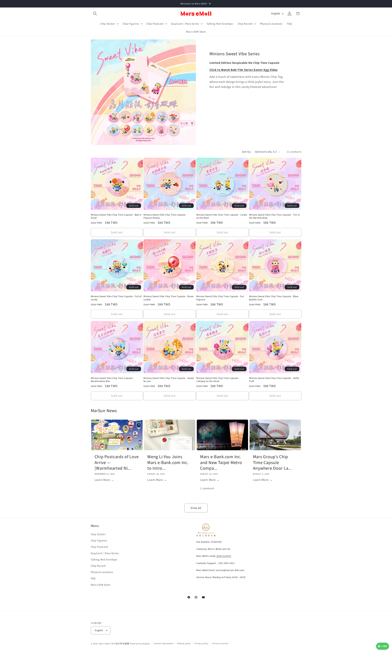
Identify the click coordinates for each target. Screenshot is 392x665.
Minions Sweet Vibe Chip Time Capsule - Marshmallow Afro (112, 379)
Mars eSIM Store (101, 584)
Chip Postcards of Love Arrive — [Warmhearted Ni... (117, 462)
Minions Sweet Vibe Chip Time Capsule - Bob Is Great (116, 216)
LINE (384, 646)
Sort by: (246, 151)
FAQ (93, 578)
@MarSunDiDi (224, 556)
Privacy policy (201, 643)
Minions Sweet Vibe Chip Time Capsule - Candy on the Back (221, 216)
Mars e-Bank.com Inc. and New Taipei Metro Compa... (221, 462)
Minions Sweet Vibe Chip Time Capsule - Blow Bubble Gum (273, 298)
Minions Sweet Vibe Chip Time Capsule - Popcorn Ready (165, 216)
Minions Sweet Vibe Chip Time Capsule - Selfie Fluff (274, 379)
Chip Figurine (99, 540)
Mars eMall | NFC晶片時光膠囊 (114, 643)
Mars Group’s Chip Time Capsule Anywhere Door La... (272, 462)
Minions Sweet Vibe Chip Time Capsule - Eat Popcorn (220, 298)
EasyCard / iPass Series (105, 553)
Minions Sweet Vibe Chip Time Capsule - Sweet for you (168, 379)
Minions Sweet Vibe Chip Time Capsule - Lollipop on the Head (218, 379)
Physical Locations (102, 572)
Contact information (163, 643)
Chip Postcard (99, 547)
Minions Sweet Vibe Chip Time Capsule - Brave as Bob (168, 298)
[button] (95, 13)
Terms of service (220, 643)
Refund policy (184, 643)
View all (196, 508)
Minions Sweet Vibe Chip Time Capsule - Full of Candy (116, 298)
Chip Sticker (98, 534)
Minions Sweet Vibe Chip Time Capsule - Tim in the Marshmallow (274, 216)
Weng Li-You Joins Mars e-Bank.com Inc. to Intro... (167, 462)
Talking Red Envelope (104, 559)
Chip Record (98, 565)
